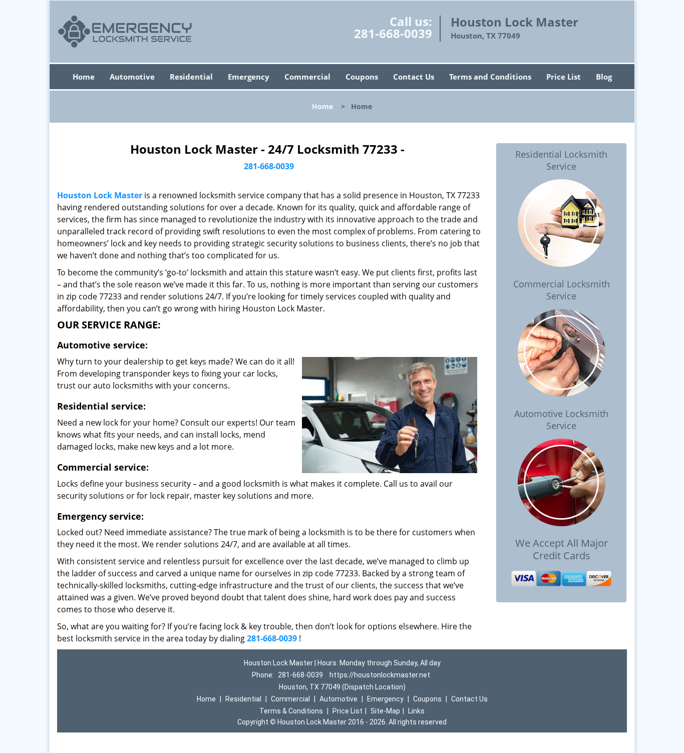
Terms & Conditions (291, 711)
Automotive (132, 77)
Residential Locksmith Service (561, 160)
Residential (191, 77)
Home (84, 77)
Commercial (307, 77)
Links (416, 711)
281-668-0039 (393, 33)
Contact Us (413, 77)
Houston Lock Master (99, 195)
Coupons (362, 77)
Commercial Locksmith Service (561, 290)
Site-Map (385, 711)
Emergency (248, 77)
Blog (604, 77)
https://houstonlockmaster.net (379, 675)
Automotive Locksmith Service (561, 420)
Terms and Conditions (490, 77)
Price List (563, 77)
